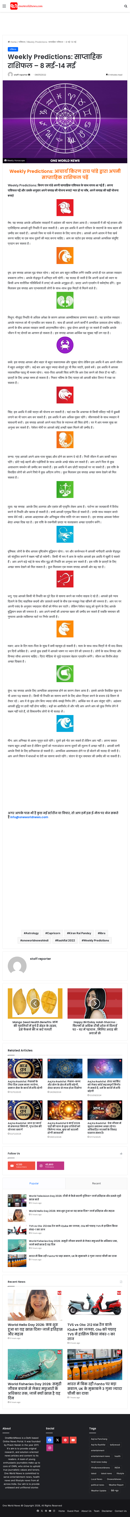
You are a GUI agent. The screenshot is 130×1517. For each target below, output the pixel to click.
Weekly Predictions (96, 940)
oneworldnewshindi (35, 940)
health (118, 1456)
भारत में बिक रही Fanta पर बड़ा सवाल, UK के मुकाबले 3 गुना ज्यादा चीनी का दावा (73, 1256)
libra (102, 933)
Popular (34, 1183)
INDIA (117, 1467)
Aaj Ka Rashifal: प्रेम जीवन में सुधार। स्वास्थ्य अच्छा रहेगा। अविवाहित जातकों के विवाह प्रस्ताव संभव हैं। (104, 1128)
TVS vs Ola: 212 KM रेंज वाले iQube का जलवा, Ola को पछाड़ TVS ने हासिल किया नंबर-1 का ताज (91, 1331)
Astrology (32, 933)
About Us (86, 1511)
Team (96, 1511)
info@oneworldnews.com (29, 817)
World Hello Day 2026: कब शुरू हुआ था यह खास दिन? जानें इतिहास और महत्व (71, 1211)
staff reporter (21, 74)
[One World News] (26, 6)
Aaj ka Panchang (99, 1439)
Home (13, 42)
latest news (106, 1473)
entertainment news (100, 1456)
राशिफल (22, 42)
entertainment (97, 1450)
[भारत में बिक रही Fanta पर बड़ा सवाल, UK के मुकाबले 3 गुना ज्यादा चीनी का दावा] (17, 1260)
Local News (96, 1479)
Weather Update (98, 1490)
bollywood (115, 1444)
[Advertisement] (64, 23)
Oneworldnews (114, 1479)
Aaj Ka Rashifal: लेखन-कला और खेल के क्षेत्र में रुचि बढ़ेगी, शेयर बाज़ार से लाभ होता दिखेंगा (65, 1085)
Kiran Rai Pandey (80, 933)
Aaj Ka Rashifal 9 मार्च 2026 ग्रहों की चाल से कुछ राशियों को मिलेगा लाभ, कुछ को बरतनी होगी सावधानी (64, 1128)
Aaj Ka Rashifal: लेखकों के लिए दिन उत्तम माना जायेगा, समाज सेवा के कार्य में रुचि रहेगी (25, 1085)
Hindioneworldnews (100, 1467)
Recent (96, 1183)
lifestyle (120, 1473)
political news (97, 1485)
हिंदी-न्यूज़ (114, 1490)
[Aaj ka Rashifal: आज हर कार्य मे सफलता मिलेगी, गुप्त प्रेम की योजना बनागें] (25, 1110)
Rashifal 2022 (66, 940)
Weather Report (116, 1485)
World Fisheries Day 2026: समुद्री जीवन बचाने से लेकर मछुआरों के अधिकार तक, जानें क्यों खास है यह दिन (34, 1391)
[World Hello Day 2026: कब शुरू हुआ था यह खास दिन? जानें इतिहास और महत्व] (17, 1215)
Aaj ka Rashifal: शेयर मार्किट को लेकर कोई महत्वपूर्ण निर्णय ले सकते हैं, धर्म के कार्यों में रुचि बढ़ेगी (104, 1086)
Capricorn (53, 933)
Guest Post (73, 1511)
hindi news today (99, 1462)
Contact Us (121, 1511)
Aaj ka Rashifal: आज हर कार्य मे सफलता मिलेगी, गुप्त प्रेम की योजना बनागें (25, 1126)
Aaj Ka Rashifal (98, 1444)
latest (93, 1473)
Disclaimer (107, 1511)
